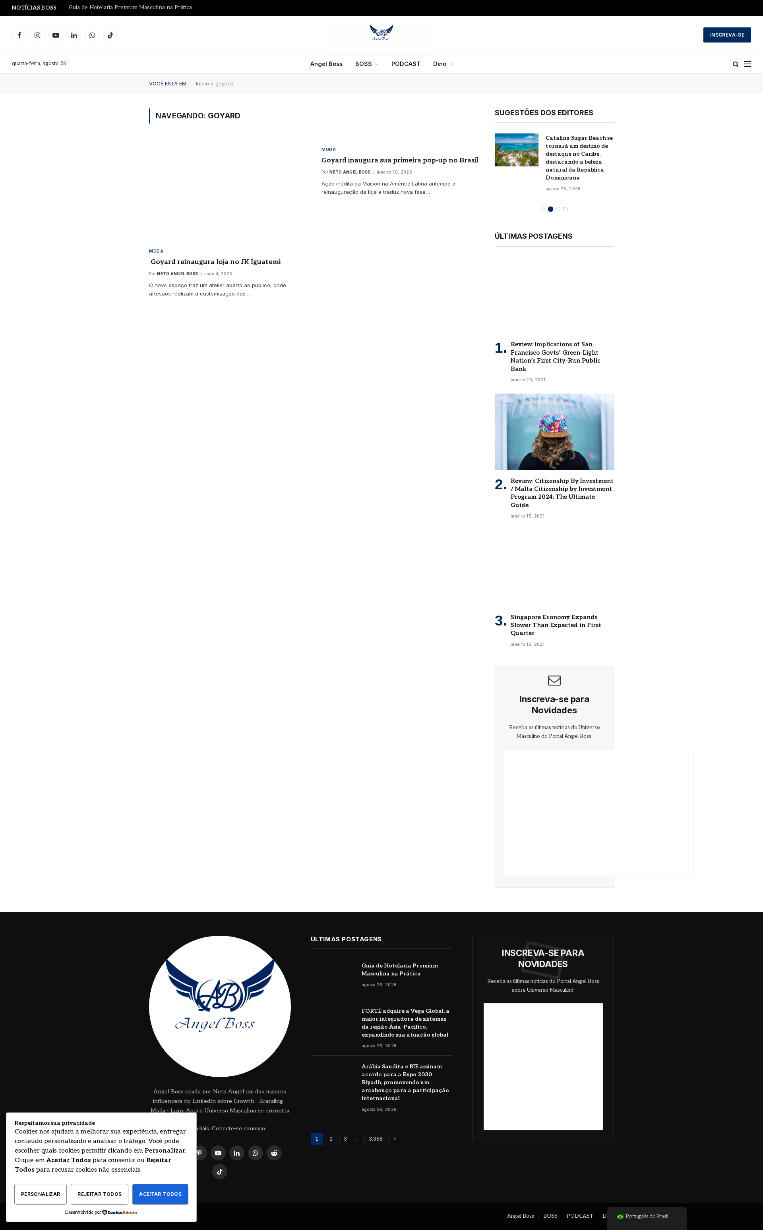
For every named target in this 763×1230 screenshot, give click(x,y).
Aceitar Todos (160, 1194)
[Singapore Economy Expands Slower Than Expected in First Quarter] (554, 568)
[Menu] (747, 64)
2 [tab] (550, 209)
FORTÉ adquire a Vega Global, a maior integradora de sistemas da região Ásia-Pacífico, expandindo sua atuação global (405, 1023)
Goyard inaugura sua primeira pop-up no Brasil (399, 160)
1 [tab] (543, 209)
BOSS (363, 63)
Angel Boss (326, 63)
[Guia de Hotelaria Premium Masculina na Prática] (332, 977)
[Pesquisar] (735, 64)
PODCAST (405, 63)
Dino (439, 63)
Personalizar (40, 1194)
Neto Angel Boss (177, 273)
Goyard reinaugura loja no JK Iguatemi (215, 262)
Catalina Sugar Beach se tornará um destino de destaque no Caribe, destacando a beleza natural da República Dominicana (579, 158)
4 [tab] (565, 209)
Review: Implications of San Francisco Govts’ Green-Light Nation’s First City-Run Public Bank (555, 356)
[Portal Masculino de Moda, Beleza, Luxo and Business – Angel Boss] (381, 35)
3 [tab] (558, 209)
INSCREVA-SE (727, 35)
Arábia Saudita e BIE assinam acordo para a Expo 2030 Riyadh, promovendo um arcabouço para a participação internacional (405, 1082)
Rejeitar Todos (99, 1194)
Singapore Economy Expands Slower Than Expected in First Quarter (556, 625)
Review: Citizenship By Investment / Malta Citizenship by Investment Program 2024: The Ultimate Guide (562, 493)
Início (202, 83)
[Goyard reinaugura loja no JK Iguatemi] (228, 190)
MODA (156, 251)
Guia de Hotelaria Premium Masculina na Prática (130, 7)
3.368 (376, 1139)
